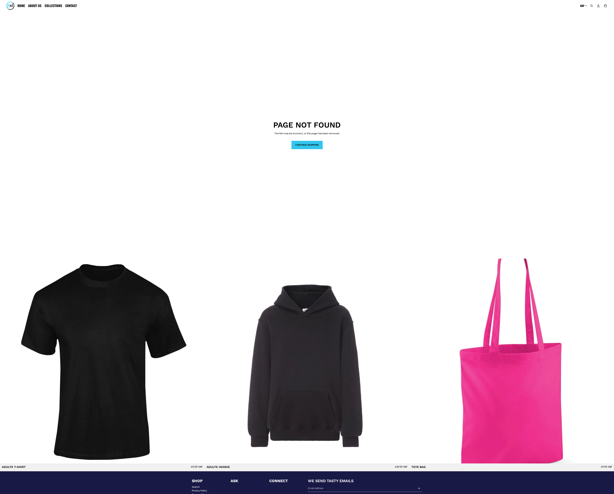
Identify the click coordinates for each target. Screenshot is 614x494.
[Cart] (605, 5)
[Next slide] (200, 361)
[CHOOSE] (200, 458)
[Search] (591, 5)
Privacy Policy (199, 490)
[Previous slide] (5, 361)
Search (196, 486)
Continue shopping (307, 145)
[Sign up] (418, 488)
